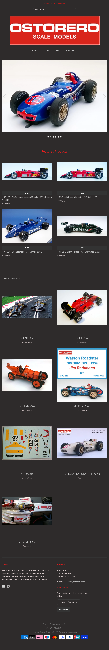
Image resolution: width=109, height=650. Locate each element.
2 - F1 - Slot (82, 338)
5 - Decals (27, 473)
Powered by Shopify (69, 632)
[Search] (73, 9)
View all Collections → (12, 278)
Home (34, 50)
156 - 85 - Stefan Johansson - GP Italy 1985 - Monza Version (27, 198)
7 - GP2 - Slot (27, 541)
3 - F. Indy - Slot (27, 406)
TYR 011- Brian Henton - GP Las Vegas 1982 (78, 251)
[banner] (54, 30)
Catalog (46, 50)
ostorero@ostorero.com (74, 581)
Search (49, 628)
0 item (49, 4)
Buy (27, 193)
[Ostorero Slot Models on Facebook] (3, 586)
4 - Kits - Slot (82, 406)
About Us (70, 50)
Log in (45, 624)
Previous (4, 96)
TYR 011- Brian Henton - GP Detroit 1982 (22, 251)
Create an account (57, 624)
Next (105, 96)
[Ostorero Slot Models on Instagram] (8, 586)
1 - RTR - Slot (27, 338)
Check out (61, 4)
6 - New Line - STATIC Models (82, 473)
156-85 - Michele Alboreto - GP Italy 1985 (77, 197)
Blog (58, 50)
